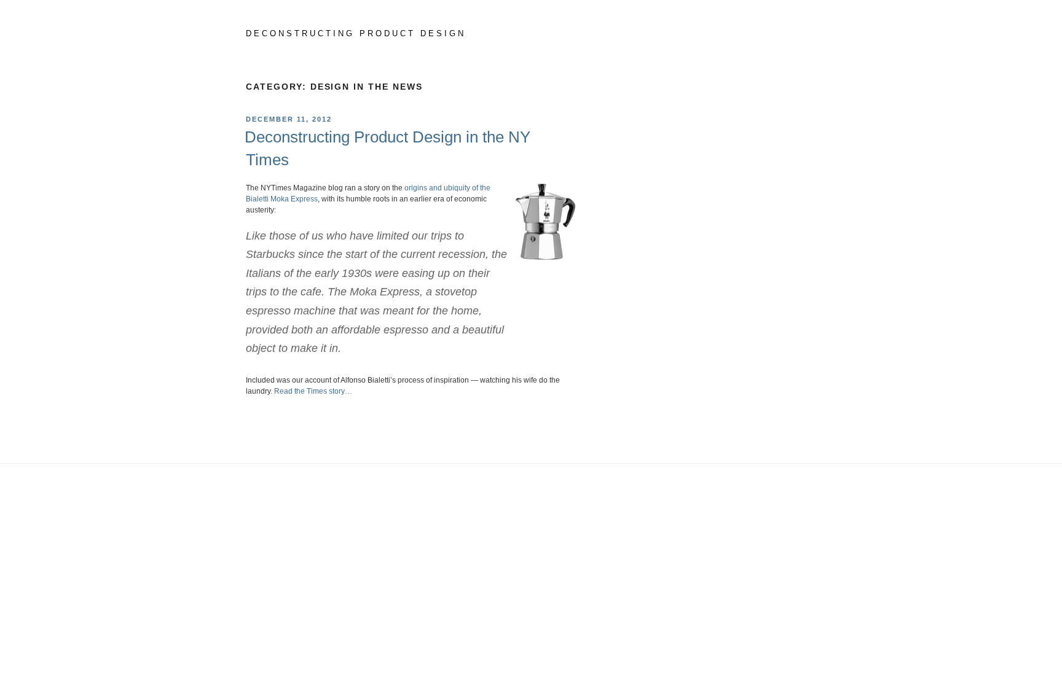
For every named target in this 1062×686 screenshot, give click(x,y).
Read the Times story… (313, 391)
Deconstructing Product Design (356, 33)
